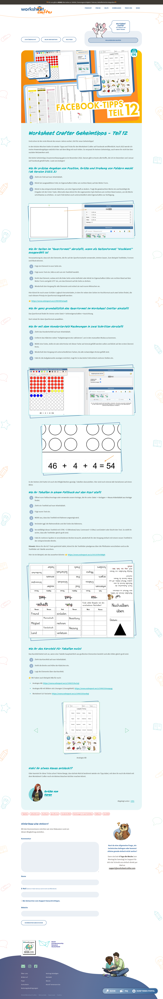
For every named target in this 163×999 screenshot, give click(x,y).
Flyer (23, 981)
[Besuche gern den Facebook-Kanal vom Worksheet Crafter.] (35, 966)
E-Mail (39, 888)
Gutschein (25, 984)
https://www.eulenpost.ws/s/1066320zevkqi (70, 693)
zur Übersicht (30, 39)
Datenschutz (42, 995)
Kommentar (26, 838)
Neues (48, 981)
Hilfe (132, 801)
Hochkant (45, 814)
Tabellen (25, 814)
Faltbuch (98, 814)
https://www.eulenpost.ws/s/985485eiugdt (49, 301)
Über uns (24, 973)
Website (24, 907)
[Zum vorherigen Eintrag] (36, 730)
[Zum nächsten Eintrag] (127, 730)
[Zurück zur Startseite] (36, 10)
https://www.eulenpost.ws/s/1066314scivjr (61, 683)
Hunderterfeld (65, 814)
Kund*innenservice (53, 984)
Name (23, 876)
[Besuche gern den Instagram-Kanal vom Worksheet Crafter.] (29, 966)
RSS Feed (69, 39)
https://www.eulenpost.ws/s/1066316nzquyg (93, 688)
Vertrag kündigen (52, 973)
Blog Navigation (51, 39)
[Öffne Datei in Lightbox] (81, 220)
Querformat (54, 814)
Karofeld (106, 814)
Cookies (59, 995)
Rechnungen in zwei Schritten (82, 814)
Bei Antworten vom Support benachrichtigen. (41, 901)
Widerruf (24, 977)
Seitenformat (34, 814)
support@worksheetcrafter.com (122, 868)
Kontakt (49, 977)
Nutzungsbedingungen (29, 988)
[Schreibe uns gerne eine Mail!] (23, 966)
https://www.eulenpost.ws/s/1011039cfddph (86, 554)
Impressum (51, 995)
